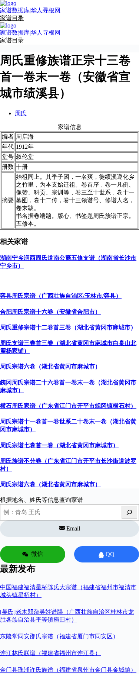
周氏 (21, 113)
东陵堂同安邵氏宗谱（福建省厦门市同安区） (59, 636)
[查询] (129, 512)
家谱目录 (12, 18)
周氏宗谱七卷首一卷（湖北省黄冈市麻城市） (59, 445)
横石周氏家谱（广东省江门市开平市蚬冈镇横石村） (68, 406)
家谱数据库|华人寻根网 (30, 10)
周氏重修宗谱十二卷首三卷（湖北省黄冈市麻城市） (68, 327)
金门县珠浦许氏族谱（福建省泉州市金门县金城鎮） (68, 670)
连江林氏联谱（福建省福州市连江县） (50, 653)
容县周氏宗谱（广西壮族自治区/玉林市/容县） (61, 296)
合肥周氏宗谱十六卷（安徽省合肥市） (50, 312)
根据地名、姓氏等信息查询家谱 (41, 500)
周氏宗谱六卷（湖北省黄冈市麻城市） (50, 366)
